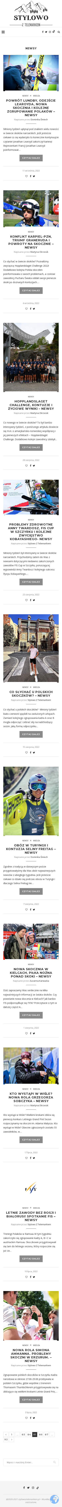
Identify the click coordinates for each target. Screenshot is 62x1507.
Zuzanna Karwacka (39, 980)
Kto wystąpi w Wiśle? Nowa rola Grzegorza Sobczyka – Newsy (31, 1097)
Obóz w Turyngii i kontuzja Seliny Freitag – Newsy (31, 849)
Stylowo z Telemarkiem (39, 543)
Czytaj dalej (31, 158)
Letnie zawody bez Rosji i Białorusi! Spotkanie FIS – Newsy (31, 1216)
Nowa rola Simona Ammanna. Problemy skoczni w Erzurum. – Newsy (31, 1355)
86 (41, 1434)
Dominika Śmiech (39, 119)
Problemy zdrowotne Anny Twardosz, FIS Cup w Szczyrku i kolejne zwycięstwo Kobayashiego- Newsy (31, 532)
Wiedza (36, 96)
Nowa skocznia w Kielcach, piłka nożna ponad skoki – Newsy (31, 972)
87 (46, 1434)
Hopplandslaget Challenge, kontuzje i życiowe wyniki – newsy (31, 405)
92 (6, 1439)
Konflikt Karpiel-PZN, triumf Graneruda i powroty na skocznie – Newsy (31, 242)
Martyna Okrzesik (39, 251)
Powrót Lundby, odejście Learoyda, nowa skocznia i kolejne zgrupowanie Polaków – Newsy (31, 108)
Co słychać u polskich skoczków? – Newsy (31, 693)
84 (29, 1434)
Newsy (25, 96)
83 (23, 1434)
